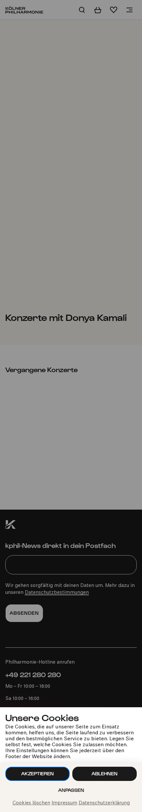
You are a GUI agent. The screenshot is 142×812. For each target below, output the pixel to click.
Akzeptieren (37, 773)
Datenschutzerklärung (104, 803)
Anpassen (71, 790)
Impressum (64, 803)
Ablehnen (104, 773)
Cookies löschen (31, 803)
